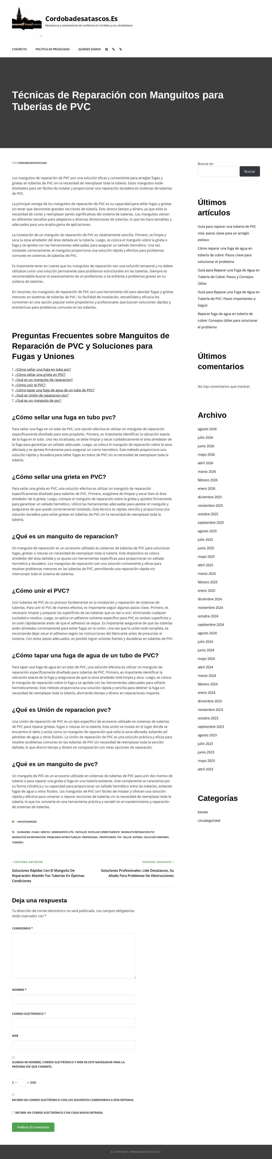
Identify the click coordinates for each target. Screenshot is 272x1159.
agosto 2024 (207, 633)
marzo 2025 (207, 573)
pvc (119, 837)
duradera (23, 832)
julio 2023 (205, 743)
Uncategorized (27, 821)
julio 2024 (205, 641)
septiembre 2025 (211, 522)
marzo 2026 (207, 471)
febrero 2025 (208, 582)
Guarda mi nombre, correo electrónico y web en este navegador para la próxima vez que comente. (68, 1064)
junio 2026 (206, 446)
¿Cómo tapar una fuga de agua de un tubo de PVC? (54, 390)
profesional (90, 837)
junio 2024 (206, 650)
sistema (137, 837)
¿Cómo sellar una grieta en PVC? (40, 374)
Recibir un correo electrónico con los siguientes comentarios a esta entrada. (73, 1100)
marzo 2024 (207, 675)
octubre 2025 (208, 514)
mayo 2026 (206, 454)
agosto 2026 (207, 429)
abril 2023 (205, 769)
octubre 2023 (208, 718)
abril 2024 (205, 667)
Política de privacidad (53, 49)
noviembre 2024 (210, 607)
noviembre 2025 (210, 505)
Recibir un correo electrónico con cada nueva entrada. (59, 1112)
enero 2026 (206, 488)
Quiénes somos (89, 49)
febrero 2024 (208, 684)
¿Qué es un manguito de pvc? (38, 400)
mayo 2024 (206, 658)
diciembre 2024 (210, 599)
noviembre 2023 (210, 709)
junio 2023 (206, 752)
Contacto (19, 49)
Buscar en (205, 163)
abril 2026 (205, 463)
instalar (81, 832)
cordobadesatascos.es (81, 18)
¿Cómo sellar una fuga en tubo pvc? (43, 369)
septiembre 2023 (211, 726)
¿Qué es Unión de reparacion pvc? (41, 395)
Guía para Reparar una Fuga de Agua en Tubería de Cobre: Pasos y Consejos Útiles (229, 277)
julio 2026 (205, 437)
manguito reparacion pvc (138, 832)
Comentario (22, 928)
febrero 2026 (208, 480)
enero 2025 (206, 590)
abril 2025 (205, 565)
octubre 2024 (208, 616)
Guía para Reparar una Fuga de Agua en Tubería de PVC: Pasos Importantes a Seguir (229, 298)
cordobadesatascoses (32, 163)
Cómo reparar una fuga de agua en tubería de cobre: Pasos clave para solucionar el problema (225, 255)
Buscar (249, 171)
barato (203, 812)
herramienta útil (62, 832)
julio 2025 (205, 539)
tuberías (17, 842)
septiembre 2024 (211, 624)
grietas (45, 832)
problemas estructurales (64, 837)
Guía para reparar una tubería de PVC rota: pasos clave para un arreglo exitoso (227, 233)
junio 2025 (206, 548)
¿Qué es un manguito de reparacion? (44, 380)
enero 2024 (206, 692)
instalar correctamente (104, 832)
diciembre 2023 (210, 701)
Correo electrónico (29, 1014)
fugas (35, 832)
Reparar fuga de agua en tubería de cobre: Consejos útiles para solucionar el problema (228, 320)
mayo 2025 (206, 556)
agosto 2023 (207, 735)
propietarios (107, 837)
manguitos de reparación (29, 837)
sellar (127, 837)
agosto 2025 (207, 531)
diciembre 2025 (210, 497)
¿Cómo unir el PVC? (30, 385)
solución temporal (156, 837)
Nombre (19, 990)
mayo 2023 (206, 760)
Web (15, 1036)
